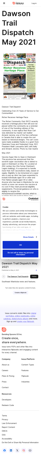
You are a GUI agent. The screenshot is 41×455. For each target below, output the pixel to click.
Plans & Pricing (8, 376)
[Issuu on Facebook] (4, 450)
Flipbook (25, 376)
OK (20, 245)
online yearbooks (22, 316)
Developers (6, 399)
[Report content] (37, 270)
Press (4, 382)
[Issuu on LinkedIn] (11, 450)
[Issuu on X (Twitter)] (17, 450)
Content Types (27, 365)
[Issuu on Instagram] (23, 450)
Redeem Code (8, 405)
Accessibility (7, 439)
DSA (3, 435)
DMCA (4, 431)
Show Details (28, 237)
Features (25, 370)
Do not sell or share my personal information (20, 253)
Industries (25, 382)
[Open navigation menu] (4, 3)
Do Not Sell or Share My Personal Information (20, 442)
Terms (4, 415)
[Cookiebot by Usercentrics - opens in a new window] (28, 199)
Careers (5, 370)
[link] (34, 3)
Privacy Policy (25, 230)
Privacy (5, 419)
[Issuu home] (18, 3)
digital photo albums (20, 319)
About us (5, 365)
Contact (5, 387)
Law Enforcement (9, 423)
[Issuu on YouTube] (30, 450)
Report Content (8, 427)
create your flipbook (25, 321)
